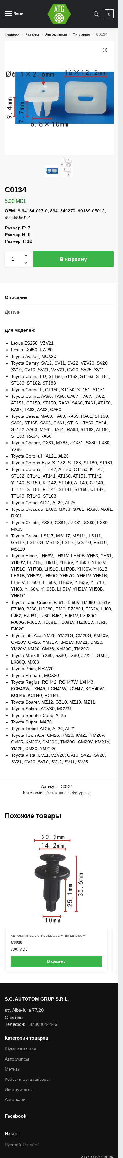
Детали (12, 312)
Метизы (12, 1069)
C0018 (16, 942)
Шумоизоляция (20, 1048)
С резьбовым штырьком (61, 935)
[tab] (59, 298)
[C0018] (56, 878)
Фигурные (81, 34)
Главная (12, 34)
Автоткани (15, 1099)
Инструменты (18, 1089)
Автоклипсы (56, 34)
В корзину (73, 259)
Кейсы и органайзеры (27, 1079)
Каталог (32, 34)
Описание (16, 297)
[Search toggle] (96, 14)
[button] (25, 255)
